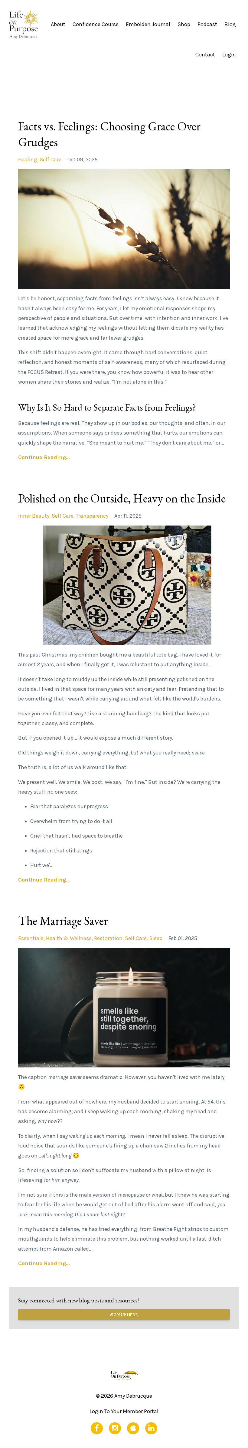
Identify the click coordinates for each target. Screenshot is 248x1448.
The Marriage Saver (63, 921)
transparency (92, 515)
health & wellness (69, 938)
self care (50, 159)
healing (27, 159)
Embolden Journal (148, 24)
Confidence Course (96, 24)
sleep (155, 938)
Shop (184, 24)
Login (229, 54)
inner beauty (33, 515)
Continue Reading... (44, 457)
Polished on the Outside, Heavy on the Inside (122, 498)
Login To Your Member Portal (124, 1411)
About (58, 24)
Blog (230, 24)
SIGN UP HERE (124, 1314)
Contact (205, 54)
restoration (108, 938)
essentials (31, 938)
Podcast (207, 24)
